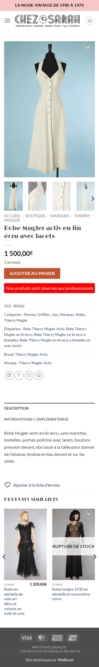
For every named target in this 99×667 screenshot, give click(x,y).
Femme (30, 314)
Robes (80, 314)
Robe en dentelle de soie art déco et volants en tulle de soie (14, 601)
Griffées (43, 314)
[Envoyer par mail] (29, 375)
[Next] (86, 109)
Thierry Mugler (16, 320)
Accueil (12, 216)
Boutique (35, 216)
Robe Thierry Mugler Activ (43, 329)
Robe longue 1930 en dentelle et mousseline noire (71, 594)
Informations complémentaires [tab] (36, 419)
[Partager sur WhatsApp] (9, 375)
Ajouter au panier (32, 273)
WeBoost (66, 659)
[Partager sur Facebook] (19, 375)
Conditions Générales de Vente (50, 651)
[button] (7, 20)
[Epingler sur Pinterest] (38, 375)
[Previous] (13, 109)
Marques (59, 216)
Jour (55, 314)
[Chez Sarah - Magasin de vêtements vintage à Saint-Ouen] (48, 20)
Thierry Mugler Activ (31, 354)
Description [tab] (16, 408)
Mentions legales (49, 647)
